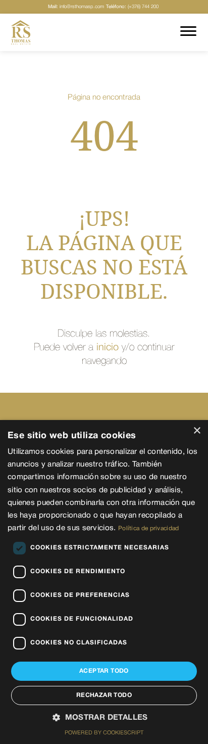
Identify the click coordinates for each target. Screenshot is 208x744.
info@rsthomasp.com (76, 7)
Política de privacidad (148, 528)
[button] (104, 718)
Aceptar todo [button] (104, 671)
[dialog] (104, 582)
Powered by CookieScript (104, 732)
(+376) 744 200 (132, 7)
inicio (107, 347)
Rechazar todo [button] (104, 695)
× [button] (196, 431)
